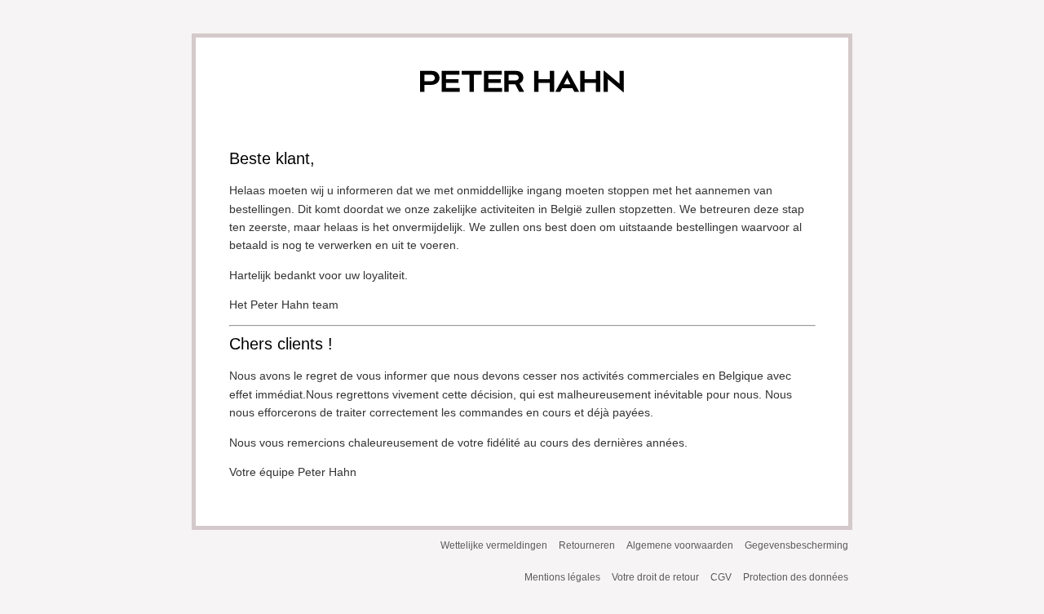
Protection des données (795, 577)
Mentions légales (562, 577)
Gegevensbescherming (796, 545)
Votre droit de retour (655, 577)
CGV (721, 577)
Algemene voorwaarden (679, 545)
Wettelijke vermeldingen (493, 545)
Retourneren (587, 545)
